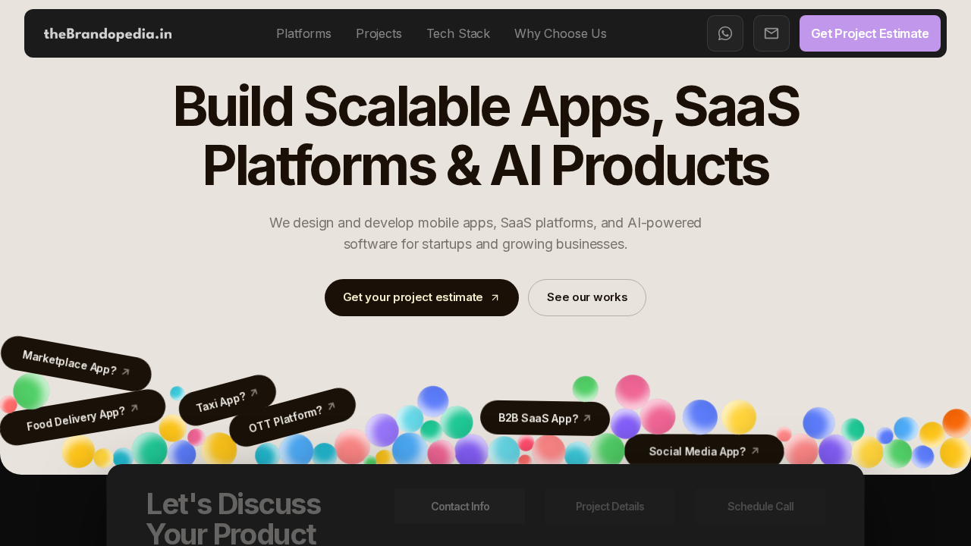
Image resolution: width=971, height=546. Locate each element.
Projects (379, 33)
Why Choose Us (560, 33)
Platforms (304, 33)
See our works (587, 297)
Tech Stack (458, 33)
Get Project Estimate (870, 33)
